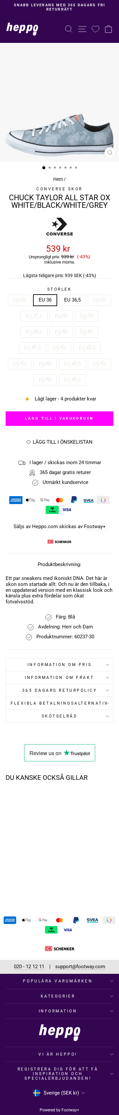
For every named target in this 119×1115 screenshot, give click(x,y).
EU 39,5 (34, 332)
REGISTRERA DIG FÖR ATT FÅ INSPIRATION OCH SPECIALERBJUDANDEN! (58, 1074)
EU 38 (61, 316)
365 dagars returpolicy (59, 690)
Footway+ (95, 526)
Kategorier (58, 996)
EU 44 (45, 364)
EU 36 (45, 300)
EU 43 (19, 364)
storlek (59, 289)
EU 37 (99, 300)
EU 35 (19, 300)
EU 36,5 (72, 300)
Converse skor (59, 189)
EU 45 (99, 364)
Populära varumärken (58, 981)
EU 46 (45, 380)
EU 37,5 (34, 316)
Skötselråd (59, 716)
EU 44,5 (72, 364)
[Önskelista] (95, 29)
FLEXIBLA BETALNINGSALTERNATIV (59, 703)
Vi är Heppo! (57, 1054)
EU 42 (59, 348)
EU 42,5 (87, 348)
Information (58, 1011)
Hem (58, 179)
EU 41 (86, 332)
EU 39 (86, 316)
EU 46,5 (72, 380)
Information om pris (59, 664)
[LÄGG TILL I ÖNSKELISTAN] (38, 799)
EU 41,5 (32, 348)
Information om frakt (59, 677)
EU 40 (61, 332)
